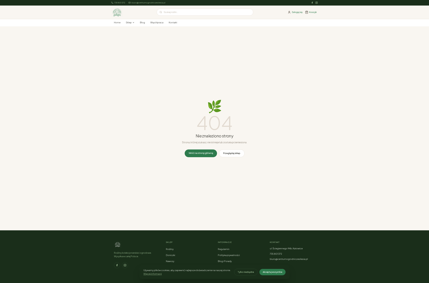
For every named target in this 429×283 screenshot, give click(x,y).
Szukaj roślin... (171, 12)
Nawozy (170, 261)
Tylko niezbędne (246, 272)
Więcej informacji (152, 273)
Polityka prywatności (229, 255)
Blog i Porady (225, 261)
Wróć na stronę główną (201, 153)
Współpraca (156, 22)
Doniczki (170, 255)
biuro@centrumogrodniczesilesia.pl (148, 3)
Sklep (129, 22)
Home (117, 22)
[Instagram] (316, 3)
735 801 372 (119, 3)
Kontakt (173, 22)
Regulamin (223, 249)
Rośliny (170, 249)
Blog (142, 22)
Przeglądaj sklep (231, 153)
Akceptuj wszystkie (272, 272)
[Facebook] (312, 3)
